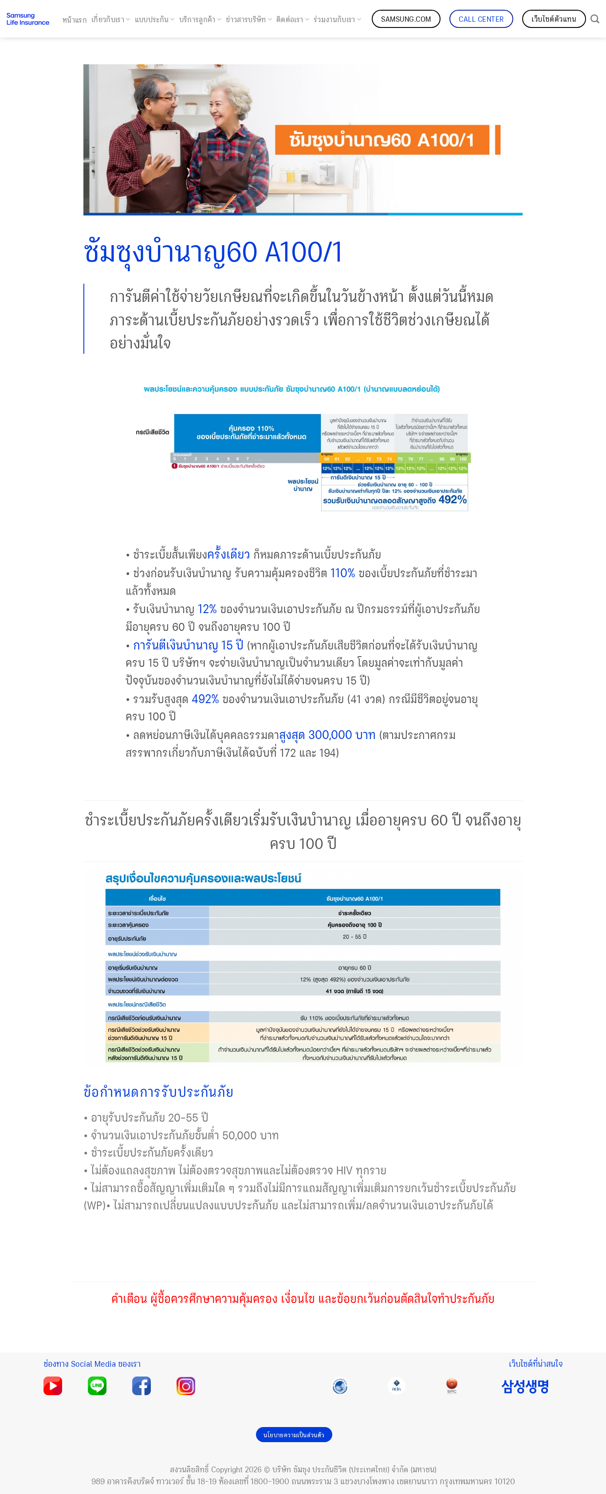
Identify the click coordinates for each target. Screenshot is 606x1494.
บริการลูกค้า (197, 19)
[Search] (594, 19)
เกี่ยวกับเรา (107, 19)
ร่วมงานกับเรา (334, 19)
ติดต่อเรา (289, 19)
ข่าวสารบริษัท (246, 19)
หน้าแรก (75, 19)
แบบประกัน (152, 19)
